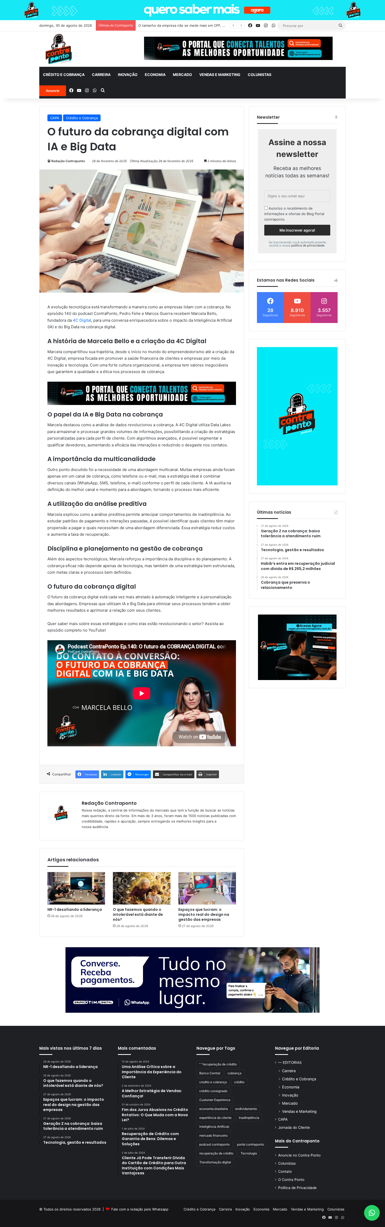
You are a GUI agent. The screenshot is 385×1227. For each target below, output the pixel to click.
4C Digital (82, 320)
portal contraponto (250, 1144)
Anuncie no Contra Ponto (299, 1155)
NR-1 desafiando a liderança (74, 909)
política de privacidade (307, 245)
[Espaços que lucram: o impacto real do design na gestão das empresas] (207, 888)
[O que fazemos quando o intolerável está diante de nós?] (141, 888)
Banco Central (209, 1073)
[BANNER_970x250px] (192, 980)
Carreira (101, 74)
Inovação (128, 74)
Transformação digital (215, 1162)
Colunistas (259, 74)
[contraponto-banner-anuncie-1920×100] (192, 10)
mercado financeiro (213, 1135)
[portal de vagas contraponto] (141, 392)
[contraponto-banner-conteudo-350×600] (297, 416)
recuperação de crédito (216, 1153)
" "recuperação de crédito (218, 1064)
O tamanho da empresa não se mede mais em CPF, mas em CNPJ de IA (196, 25)
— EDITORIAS (290, 1062)
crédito (239, 1082)
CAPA (54, 118)
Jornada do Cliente (294, 1127)
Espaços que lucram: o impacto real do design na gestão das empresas (203, 914)
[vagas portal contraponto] (297, 647)
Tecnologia (249, 1153)
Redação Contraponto (68, 161)
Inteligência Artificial (214, 1127)
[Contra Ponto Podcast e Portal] (58, 49)
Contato (285, 1171)
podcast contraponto (214, 1144)
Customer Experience (214, 1100)
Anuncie (52, 91)
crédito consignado (213, 1091)
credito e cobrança (213, 1082)
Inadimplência (249, 1118)
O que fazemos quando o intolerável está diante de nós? (138, 914)
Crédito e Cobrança (64, 74)
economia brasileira (213, 1109)
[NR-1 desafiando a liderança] (76, 888)
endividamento (246, 1109)
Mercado (182, 74)
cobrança (234, 1073)
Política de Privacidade (297, 1188)
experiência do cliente (215, 1118)
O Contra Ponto (291, 1179)
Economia (155, 74)
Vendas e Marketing (219, 74)
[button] (372, 1213)
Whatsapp (160, 1209)
